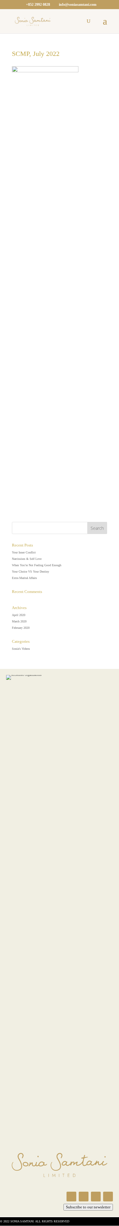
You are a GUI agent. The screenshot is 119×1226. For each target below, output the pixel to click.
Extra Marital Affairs (24, 578)
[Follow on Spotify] (108, 1196)
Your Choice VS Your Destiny (30, 571)
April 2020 (18, 615)
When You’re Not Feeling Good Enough (36, 565)
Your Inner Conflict (24, 552)
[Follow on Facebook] (71, 1196)
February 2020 (21, 627)
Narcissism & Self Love (26, 558)
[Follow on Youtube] (96, 1196)
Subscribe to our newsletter (88, 1207)
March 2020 (19, 621)
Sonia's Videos (21, 648)
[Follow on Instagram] (83, 1196)
